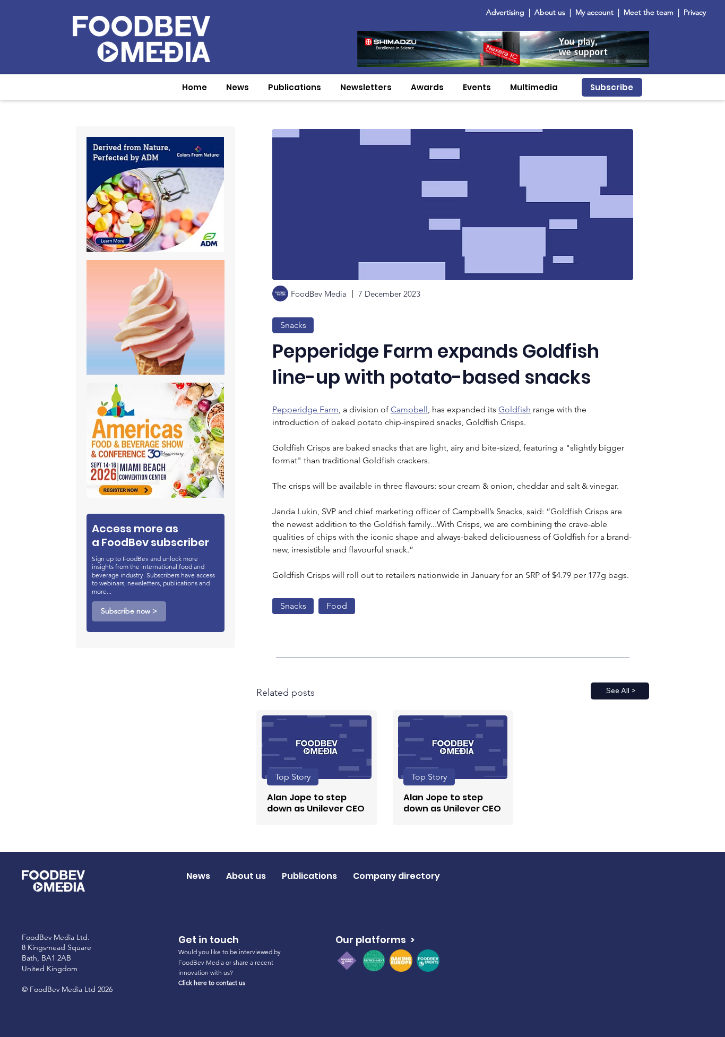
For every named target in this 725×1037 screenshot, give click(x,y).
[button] (237, 87)
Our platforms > (375, 939)
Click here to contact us (211, 983)
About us (549, 12)
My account (594, 12)
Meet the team (650, 12)
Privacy (695, 12)
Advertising (507, 12)
